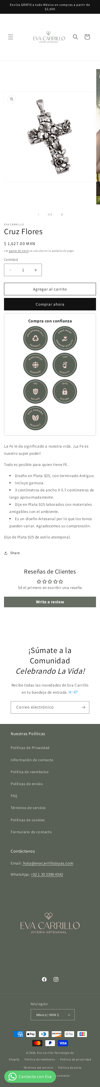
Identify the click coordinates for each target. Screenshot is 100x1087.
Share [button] (15, 552)
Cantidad (11, 259)
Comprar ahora (50, 304)
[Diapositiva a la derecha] (62, 214)
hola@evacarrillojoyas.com (47, 863)
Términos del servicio (38, 1067)
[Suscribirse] (83, 707)
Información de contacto (32, 759)
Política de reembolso (30, 771)
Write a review (50, 602)
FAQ (14, 795)
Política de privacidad (75, 1059)
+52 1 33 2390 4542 (47, 874)
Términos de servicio (28, 807)
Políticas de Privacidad (30, 747)
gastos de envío (19, 250)
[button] (11, 37)
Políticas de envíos (27, 783)
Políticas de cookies (28, 820)
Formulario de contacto (31, 831)
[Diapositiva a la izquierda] (38, 214)
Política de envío (70, 1067)
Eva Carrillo (45, 1053)
